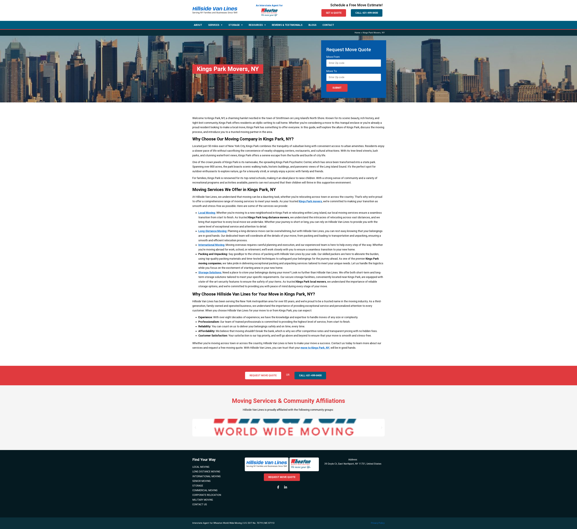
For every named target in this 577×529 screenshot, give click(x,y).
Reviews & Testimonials (287, 25)
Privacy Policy (378, 523)
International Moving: (211, 244)
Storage (234, 25)
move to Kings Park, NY (315, 347)
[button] (195, 427)
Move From (333, 57)
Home (357, 33)
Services (213, 25)
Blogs (312, 25)
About (198, 25)
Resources (256, 25)
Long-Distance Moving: (212, 231)
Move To (331, 71)
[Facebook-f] (278, 487)
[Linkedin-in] (285, 487)
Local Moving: (207, 212)
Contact (328, 25)
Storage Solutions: (210, 272)
